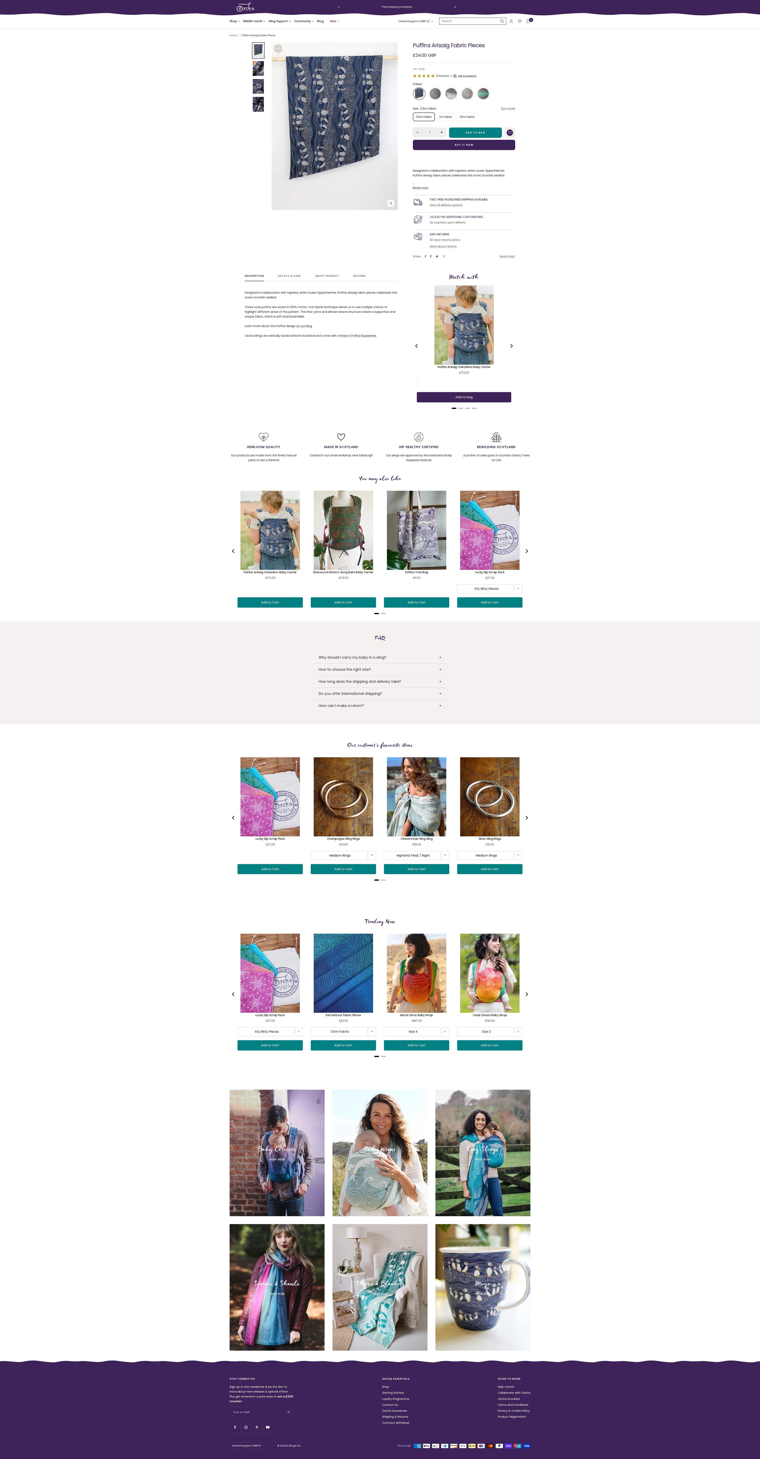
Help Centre (506, 1387)
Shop (233, 21)
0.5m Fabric (424, 117)
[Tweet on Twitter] (437, 256)
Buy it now (464, 145)
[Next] (511, 346)
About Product (327, 276)
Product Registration (512, 1417)
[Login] (511, 21)
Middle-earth (252, 21)
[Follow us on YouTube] (267, 1427)
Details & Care (289, 276)
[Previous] (417, 346)
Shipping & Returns (395, 1417)
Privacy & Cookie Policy (514, 1411)
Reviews (359, 276)
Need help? (507, 256)
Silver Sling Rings (490, 839)
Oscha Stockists (509, 1399)
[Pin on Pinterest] (431, 256)
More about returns (443, 246)
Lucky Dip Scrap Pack (489, 572)
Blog (320, 21)
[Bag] (528, 21)
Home (233, 35)
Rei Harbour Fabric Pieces (343, 1015)
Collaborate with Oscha (514, 1393)
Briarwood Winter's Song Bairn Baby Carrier (343, 572)
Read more (420, 188)
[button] (419, 93)
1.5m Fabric (467, 117)
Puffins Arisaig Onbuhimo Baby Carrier (464, 367)
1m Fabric (445, 117)
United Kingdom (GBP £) (414, 21)
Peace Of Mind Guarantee (358, 336)
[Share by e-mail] (443, 256)
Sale (333, 21)
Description (254, 276)
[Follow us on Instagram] (245, 1427)
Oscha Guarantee (394, 1411)
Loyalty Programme (395, 1399)
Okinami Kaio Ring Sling (416, 839)
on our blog (304, 326)
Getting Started (393, 1393)
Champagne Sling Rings (343, 839)
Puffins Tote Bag (416, 572)
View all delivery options (446, 205)
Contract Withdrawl (395, 1423)
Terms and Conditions (513, 1405)
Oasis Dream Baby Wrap (490, 1015)
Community (302, 21)
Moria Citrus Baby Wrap (416, 1015)
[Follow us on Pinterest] (256, 1427)
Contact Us (390, 1405)
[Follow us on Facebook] (235, 1427)
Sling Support (278, 21)
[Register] (288, 1412)
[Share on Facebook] (425, 256)
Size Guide (508, 109)
